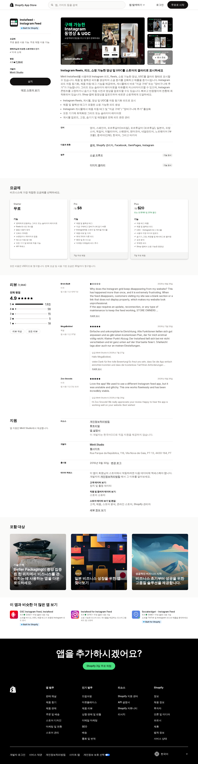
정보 (156, 696)
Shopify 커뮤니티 (127, 708)
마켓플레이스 (89, 702)
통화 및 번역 (89, 738)
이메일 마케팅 (89, 720)
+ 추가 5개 (160, 57)
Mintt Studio (16, 72)
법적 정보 (159, 732)
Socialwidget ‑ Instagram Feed (158, 611)
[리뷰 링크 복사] (72, 284)
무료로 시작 (177, 4)
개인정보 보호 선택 (94, 754)
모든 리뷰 (33, 331)
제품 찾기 (51, 702)
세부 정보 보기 (98, 510)
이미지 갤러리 (97, 165)
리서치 (121, 714)
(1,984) (19, 62)
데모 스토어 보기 (30, 90)
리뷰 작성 (17, 331)
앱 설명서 (95, 430)
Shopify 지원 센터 (128, 696)
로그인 (160, 4)
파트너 (157, 720)
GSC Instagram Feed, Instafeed (36, 611)
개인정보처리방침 (100, 421)
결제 (92, 145)
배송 (84, 732)
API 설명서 (124, 702)
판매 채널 (51, 696)
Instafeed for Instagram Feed (96, 611)
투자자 (157, 708)
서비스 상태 (160, 738)
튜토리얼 (95, 426)
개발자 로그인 (17, 754)
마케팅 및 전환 (54, 726)
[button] (38, 618)
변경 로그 (116, 462)
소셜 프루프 (96, 155)
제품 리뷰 (87, 708)
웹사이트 (95, 448)
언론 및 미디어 (162, 714)
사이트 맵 (74, 754)
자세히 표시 (95, 316)
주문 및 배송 (53, 714)
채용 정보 (159, 702)
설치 (30, 81)
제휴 (156, 726)
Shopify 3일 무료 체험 (99, 665)
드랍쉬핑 (87, 696)
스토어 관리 (52, 732)
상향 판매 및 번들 (91, 714)
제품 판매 (51, 708)
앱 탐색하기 (135, 4)
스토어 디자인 (53, 720)
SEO (84, 726)
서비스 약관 (35, 754)
